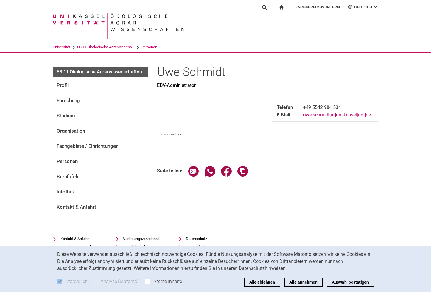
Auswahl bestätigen (350, 282)
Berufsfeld (68, 176)
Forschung (68, 100)
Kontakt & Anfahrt (76, 207)
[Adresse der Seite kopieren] (242, 175)
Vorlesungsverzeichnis (142, 239)
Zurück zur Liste (171, 134)
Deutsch (366, 7)
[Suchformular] (264, 7)
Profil (63, 85)
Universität (61, 47)
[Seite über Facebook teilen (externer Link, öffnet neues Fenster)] (226, 175)
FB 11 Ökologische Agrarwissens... (106, 47)
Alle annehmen (303, 282)
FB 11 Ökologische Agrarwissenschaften (99, 72)
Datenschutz (196, 239)
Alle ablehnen (262, 282)
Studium (66, 116)
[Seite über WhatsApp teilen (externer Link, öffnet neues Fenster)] (210, 175)
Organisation (71, 131)
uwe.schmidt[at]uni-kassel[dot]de (337, 115)
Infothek (66, 192)
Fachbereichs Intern (318, 7)
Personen (149, 47)
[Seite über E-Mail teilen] (193, 175)
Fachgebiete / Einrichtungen (87, 146)
